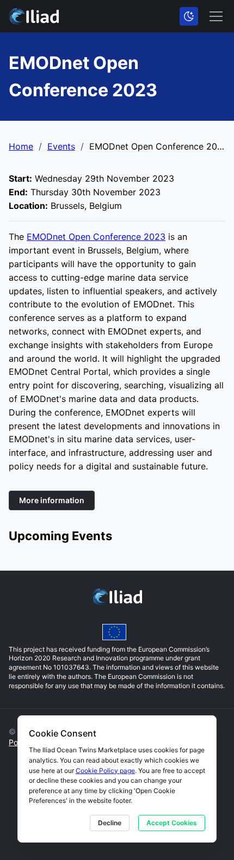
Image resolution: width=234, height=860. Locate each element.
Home (21, 146)
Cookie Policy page (105, 770)
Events (61, 146)
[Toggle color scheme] (189, 16)
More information (51, 500)
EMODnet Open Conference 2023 (96, 236)
